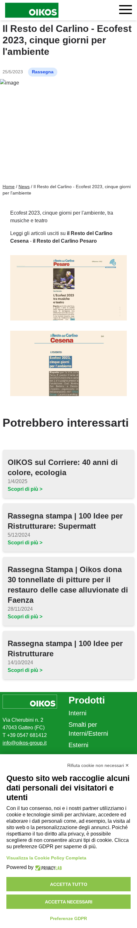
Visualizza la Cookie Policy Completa (46, 857)
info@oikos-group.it (25, 743)
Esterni (78, 744)
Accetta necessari (68, 901)
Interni (77, 713)
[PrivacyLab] (47, 867)
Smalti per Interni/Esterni (88, 729)
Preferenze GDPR (68, 918)
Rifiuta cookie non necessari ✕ (98, 765)
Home (9, 186)
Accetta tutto (68, 884)
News (24, 186)
